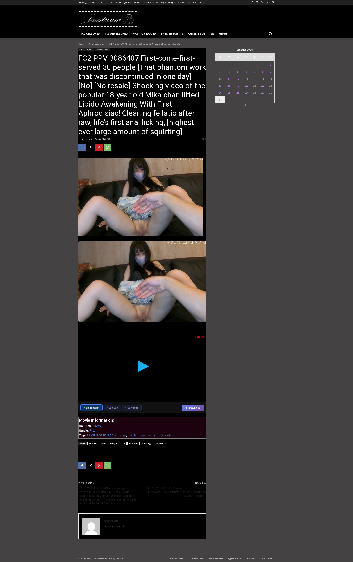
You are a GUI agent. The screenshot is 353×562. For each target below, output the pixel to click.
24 (220, 92)
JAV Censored (176, 558)
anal (156, 435)
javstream (87, 138)
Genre (271, 558)
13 (246, 78)
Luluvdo (113, 407)
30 (270, 92)
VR (263, 558)
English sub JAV (234, 558)
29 (262, 92)
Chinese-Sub (252, 558)
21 (254, 85)
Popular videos (102, 49)
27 (246, 92)
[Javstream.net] (107, 19)
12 (237, 78)
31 (220, 99)
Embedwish (92, 407)
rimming (133, 435)
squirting (146, 435)
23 (270, 85)
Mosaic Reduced (215, 558)
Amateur (97, 425)
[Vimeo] (267, 3)
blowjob (165, 435)
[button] (270, 33)
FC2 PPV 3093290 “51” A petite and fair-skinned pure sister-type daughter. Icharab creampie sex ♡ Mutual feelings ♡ (177, 491)
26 (237, 92)
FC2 (92, 430)
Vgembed (132, 407)
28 (254, 92)
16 (270, 78)
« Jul (243, 105)
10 (220, 78)
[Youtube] (272, 3)
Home (81, 43)
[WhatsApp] (107, 147)
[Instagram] (257, 3)
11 (229, 78)
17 (220, 85)
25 (229, 92)
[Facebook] (252, 3)
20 (246, 85)
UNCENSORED (96, 435)
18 (229, 85)
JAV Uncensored (96, 43)
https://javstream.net (114, 526)
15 (262, 78)
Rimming (133, 443)
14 (254, 78)
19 (237, 85)
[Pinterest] (99, 147)
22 (262, 85)
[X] (262, 3)
